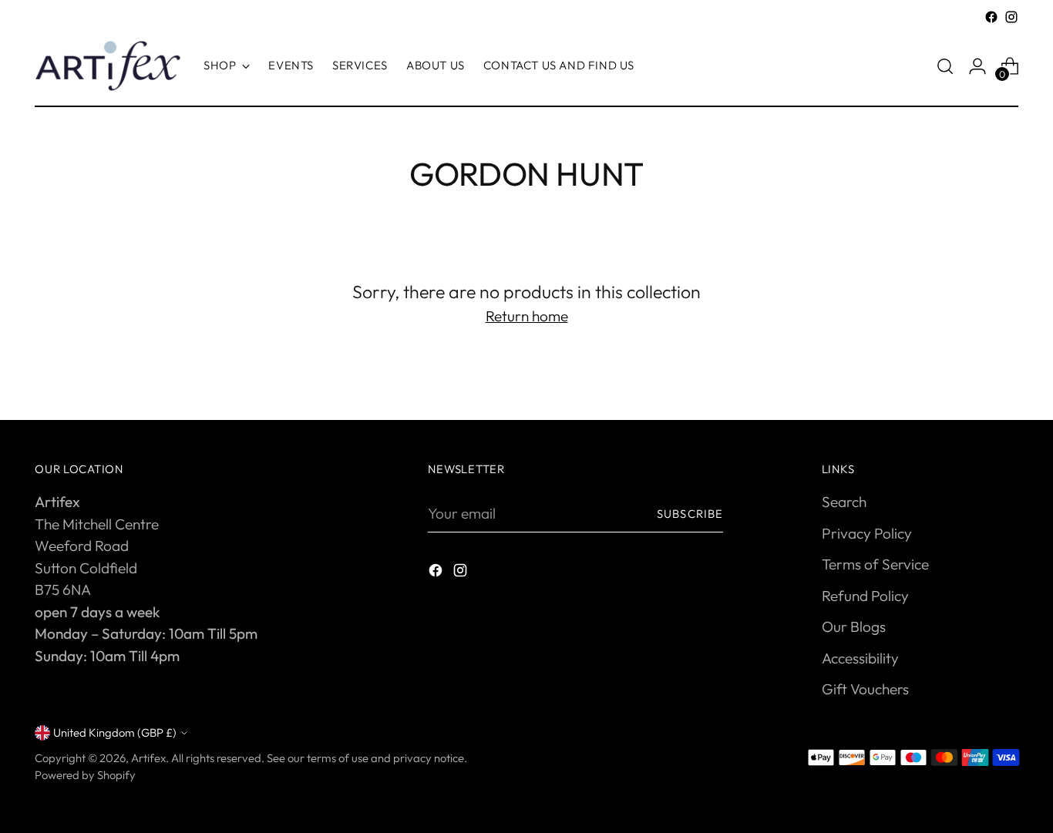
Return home (527, 316)
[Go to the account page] (977, 66)
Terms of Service (875, 564)
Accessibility (860, 658)
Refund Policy (865, 595)
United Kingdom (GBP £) (115, 732)
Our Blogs (854, 626)
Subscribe (690, 513)
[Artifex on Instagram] (1011, 17)
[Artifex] (108, 66)
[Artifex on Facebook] (991, 17)
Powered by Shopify (85, 775)
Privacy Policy (867, 533)
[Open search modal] (945, 66)
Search (844, 501)
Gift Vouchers (865, 689)
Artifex (148, 758)
